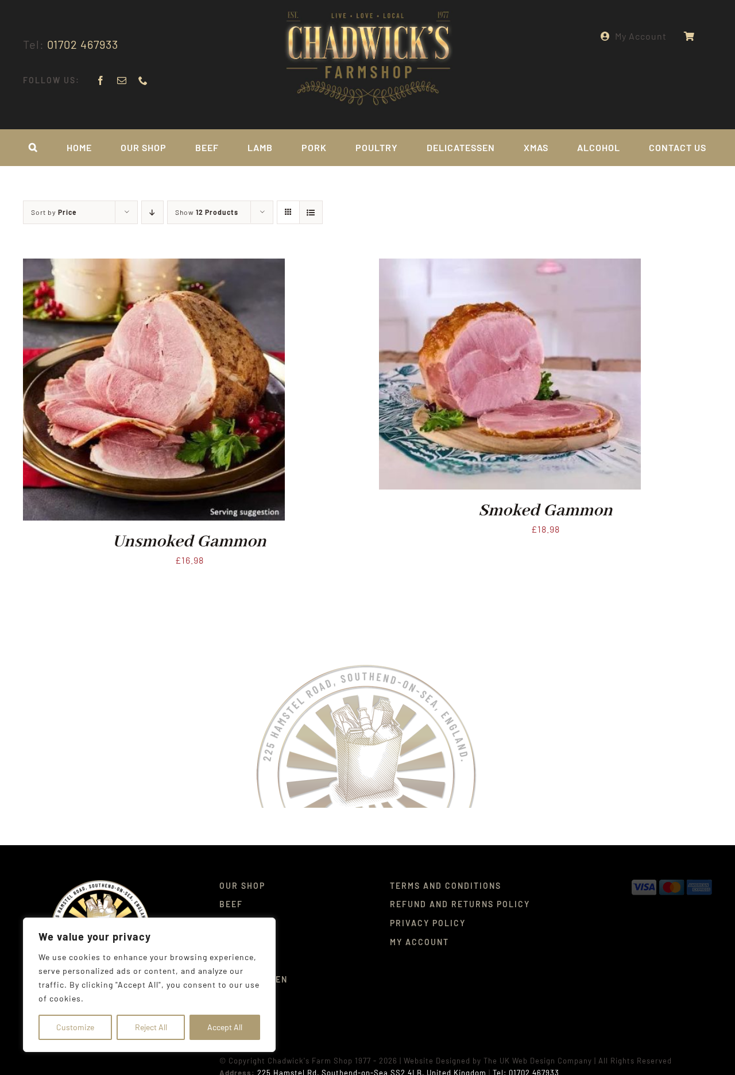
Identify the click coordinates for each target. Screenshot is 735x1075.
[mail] (122, 80)
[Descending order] (152, 212)
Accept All (224, 1027)
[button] (33, 147)
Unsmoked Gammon (189, 542)
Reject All (151, 1027)
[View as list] (311, 212)
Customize (75, 1027)
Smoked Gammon (545, 511)
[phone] (143, 80)
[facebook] (101, 80)
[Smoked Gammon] (510, 266)
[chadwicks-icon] (101, 884)
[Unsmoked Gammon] (154, 266)
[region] (149, 985)
